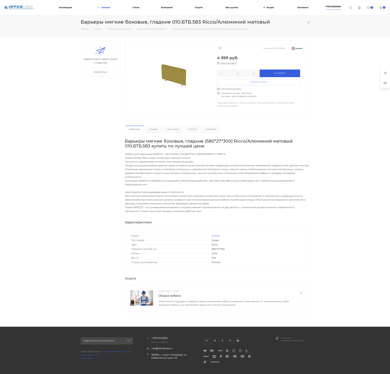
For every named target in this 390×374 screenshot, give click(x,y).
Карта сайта (87, 358)
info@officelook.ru (161, 348)
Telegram (214, 340)
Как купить (173, 129)
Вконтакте (207, 340)
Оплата (193, 129)
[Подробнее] (301, 293)
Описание (134, 129)
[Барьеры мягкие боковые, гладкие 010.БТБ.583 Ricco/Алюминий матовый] (176, 79)
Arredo (215, 235)
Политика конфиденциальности (292, 339)
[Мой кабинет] (359, 8)
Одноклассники (222, 340)
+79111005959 (333, 6)
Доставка (211, 129)
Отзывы (153, 129)
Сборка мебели (169, 295)
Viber (230, 340)
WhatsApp (238, 340)
